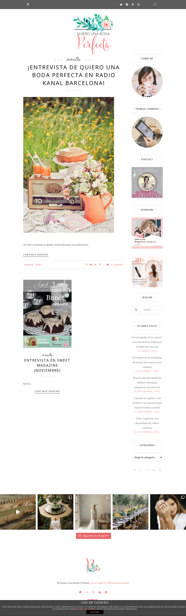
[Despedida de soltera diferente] (147, 247)
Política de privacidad (117, 583)
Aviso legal (97, 583)
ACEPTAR (94, 612)
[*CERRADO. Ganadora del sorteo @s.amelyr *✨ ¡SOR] (168, 512)
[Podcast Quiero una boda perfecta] (147, 197)
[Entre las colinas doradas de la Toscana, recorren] (18, 512)
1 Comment (116, 264)
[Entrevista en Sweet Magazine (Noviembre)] (47, 313)
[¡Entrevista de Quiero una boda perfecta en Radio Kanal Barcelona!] (68, 164)
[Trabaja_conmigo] (147, 146)
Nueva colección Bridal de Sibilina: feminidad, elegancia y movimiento (147, 382)
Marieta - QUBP (33, 264)
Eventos (74, 58)
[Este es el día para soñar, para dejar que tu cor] (55, 512)
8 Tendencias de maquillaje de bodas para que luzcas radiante (147, 362)
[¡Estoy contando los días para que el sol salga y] (130, 512)
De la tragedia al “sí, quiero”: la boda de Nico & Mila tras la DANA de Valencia (147, 342)
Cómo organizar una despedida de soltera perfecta (147, 423)
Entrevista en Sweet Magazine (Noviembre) (47, 365)
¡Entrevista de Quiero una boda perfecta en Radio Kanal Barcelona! (74, 75)
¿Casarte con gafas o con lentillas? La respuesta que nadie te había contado (147, 402)
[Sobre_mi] (147, 96)
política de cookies (86, 609)
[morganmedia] (93, 573)
